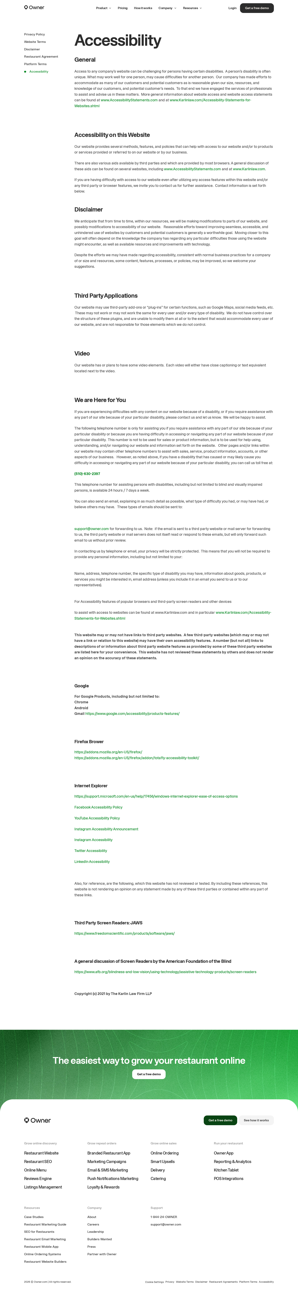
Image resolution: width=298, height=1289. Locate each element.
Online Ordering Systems (42, 1254)
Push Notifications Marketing (112, 1178)
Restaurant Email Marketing (45, 1239)
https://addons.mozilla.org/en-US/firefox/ (108, 752)
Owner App (224, 1153)
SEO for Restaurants (39, 1232)
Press (91, 1247)
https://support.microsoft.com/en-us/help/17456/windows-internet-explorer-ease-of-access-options (156, 796)
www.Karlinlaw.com (249, 169)
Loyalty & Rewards (103, 1187)
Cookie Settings (154, 1282)
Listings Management (43, 1187)
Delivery (158, 1170)
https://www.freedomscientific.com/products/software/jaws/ (124, 933)
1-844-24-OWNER (164, 1217)
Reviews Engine (38, 1178)
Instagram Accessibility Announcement (106, 829)
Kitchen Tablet (226, 1170)
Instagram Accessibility (93, 840)
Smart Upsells (163, 1161)
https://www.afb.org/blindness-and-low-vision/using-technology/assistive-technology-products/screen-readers (165, 972)
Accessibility (266, 1281)
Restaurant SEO (38, 1161)
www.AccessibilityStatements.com (129, 100)
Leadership (95, 1232)
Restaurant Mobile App (41, 1247)
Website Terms (185, 1281)
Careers (93, 1224)
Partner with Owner (102, 1254)
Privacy (169, 1281)
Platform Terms (248, 1281)
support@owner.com (91, 529)
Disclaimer (201, 1281)
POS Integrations (228, 1178)
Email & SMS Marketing (107, 1170)
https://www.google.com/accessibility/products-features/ (132, 713)
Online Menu (35, 1170)
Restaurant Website (41, 1153)
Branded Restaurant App (108, 1153)
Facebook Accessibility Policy (98, 807)
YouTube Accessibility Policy (97, 818)
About (91, 1217)
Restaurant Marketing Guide (45, 1224)
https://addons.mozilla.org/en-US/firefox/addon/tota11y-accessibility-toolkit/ (136, 758)
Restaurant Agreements (223, 1281)
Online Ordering (165, 1153)
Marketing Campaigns (106, 1161)
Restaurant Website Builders (45, 1262)
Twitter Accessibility (90, 851)
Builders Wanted (99, 1239)
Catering (158, 1178)
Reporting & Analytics (232, 1161)
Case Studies (34, 1217)
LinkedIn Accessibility (92, 861)
